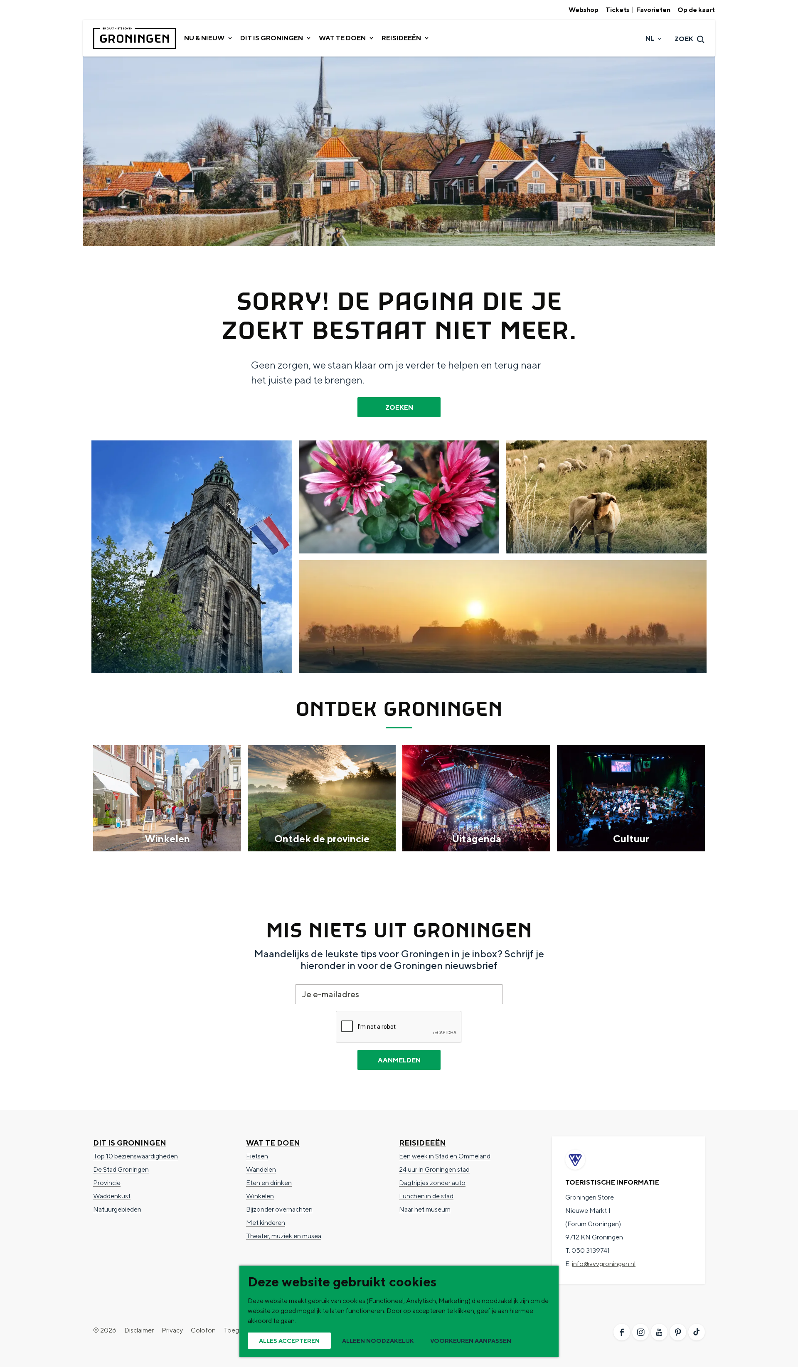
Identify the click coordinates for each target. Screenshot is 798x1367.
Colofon (203, 1330)
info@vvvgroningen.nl (603, 1264)
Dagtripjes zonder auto (432, 1183)
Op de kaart (696, 10)
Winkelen (260, 1196)
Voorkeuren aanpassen (470, 1340)
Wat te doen (273, 1142)
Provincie (107, 1183)
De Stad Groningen (121, 1169)
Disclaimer (139, 1330)
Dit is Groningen (129, 1142)
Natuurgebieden (117, 1209)
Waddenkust (112, 1196)
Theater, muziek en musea (283, 1236)
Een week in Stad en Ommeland (444, 1156)
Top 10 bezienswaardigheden (135, 1156)
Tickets (617, 10)
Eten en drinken (269, 1183)
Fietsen (257, 1156)
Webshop (583, 10)
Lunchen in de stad (426, 1196)
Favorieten (653, 10)
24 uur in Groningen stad (434, 1169)
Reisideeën (422, 1142)
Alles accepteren (289, 1340)
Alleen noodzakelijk (378, 1340)
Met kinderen (265, 1223)
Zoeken (399, 407)
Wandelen (261, 1169)
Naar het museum (425, 1209)
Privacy (172, 1330)
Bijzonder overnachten (279, 1209)
